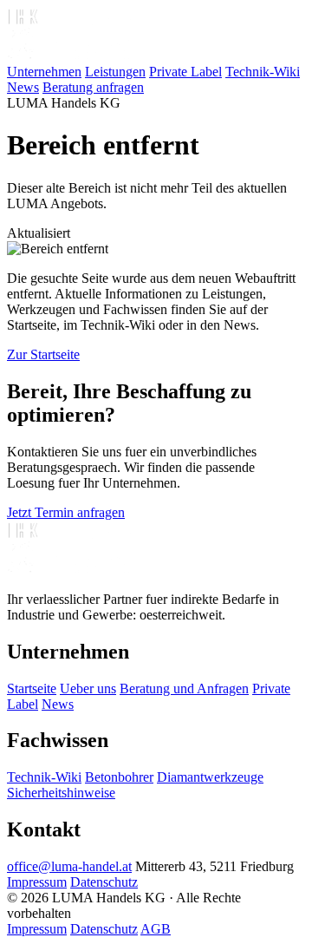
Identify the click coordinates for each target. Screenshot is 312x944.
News (23, 87)
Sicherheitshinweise (61, 792)
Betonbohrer (119, 777)
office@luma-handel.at (69, 866)
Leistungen (115, 71)
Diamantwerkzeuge (210, 777)
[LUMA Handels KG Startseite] (72, 56)
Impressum (37, 882)
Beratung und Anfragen (184, 688)
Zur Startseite (43, 354)
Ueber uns (88, 688)
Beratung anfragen (93, 87)
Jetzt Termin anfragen (66, 512)
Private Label (185, 71)
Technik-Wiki (262, 71)
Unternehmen (44, 71)
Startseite (31, 688)
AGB (155, 928)
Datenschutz (104, 882)
